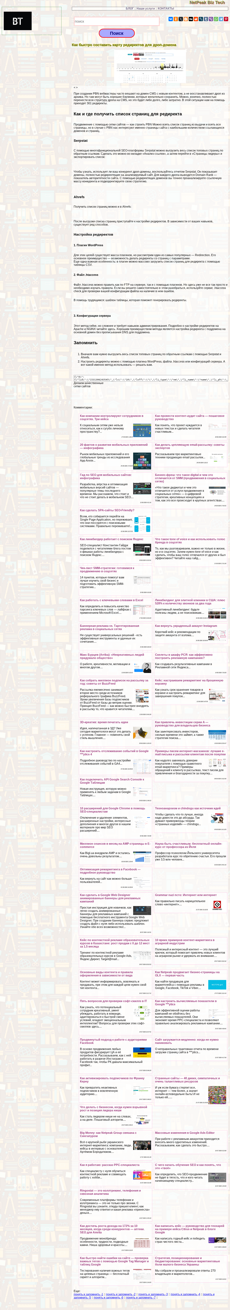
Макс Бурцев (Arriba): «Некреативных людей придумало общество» (112, 656)
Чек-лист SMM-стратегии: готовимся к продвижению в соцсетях (107, 570)
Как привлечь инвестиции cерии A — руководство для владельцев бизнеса (182, 724)
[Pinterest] (226, 19)
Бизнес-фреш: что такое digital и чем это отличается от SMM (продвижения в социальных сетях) (190, 478)
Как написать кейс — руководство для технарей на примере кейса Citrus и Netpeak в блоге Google (189, 1229)
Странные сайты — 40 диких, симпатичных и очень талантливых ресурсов (187, 1080)
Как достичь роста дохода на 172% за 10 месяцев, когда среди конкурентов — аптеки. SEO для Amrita (112, 1229)
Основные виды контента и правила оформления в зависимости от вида (106, 974)
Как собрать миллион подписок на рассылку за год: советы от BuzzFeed (114, 682)
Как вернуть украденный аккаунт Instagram (186, 625)
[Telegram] (221, 19)
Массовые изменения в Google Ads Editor (185, 1132)
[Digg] (191, 19)
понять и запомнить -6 (108, 1297)
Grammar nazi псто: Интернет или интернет (186, 895)
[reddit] (196, 19)
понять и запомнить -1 (88, 1294)
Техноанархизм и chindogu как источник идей (188, 808)
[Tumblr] (206, 19)
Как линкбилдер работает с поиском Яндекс (111, 539)
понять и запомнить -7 (141, 1297)
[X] (181, 19)
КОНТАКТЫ (166, 8)
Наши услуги (146, 8)
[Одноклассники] (176, 19)
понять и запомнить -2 (120, 1294)
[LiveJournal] (201, 19)
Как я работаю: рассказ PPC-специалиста (109, 1164)
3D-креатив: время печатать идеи (104, 722)
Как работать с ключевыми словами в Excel (111, 600)
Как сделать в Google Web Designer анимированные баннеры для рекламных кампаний (110, 898)
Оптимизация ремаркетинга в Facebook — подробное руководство (110, 871)
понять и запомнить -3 (153, 1294)
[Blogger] (186, 19)
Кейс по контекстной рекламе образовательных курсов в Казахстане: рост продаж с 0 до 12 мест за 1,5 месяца (115, 943)
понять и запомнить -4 (185, 1294)
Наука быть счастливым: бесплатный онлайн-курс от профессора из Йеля (188, 845)
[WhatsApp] (216, 19)
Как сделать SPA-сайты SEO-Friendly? (107, 510)
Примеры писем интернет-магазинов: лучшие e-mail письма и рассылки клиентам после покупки (190, 753)
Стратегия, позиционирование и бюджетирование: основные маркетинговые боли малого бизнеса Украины (187, 1261)
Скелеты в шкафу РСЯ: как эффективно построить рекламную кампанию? (184, 656)
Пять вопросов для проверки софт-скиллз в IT (113, 1001)
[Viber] (211, 19)
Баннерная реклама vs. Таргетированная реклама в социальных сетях (109, 627)
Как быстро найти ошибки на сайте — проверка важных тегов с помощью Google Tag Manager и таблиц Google (114, 1261)
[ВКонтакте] (171, 19)
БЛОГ (130, 8)
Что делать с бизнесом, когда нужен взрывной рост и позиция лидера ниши (113, 1109)
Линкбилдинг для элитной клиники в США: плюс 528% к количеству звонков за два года (190, 602)
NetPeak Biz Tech (210, 2)
